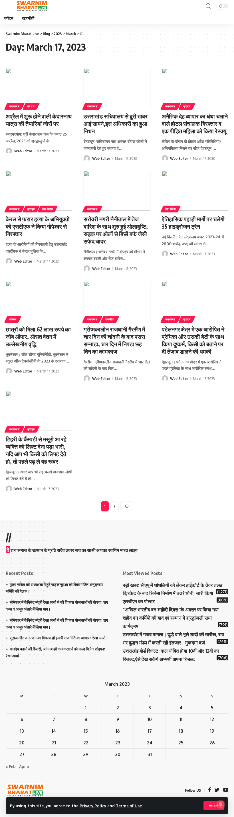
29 (85, 754)
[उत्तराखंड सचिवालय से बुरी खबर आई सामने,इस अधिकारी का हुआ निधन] (117, 88)
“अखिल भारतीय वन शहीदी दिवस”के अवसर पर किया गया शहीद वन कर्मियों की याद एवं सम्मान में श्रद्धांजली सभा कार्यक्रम (171, 618)
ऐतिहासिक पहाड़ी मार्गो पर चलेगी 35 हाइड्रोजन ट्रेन (193, 222)
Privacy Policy (93, 805)
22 (85, 743)
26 (212, 743)
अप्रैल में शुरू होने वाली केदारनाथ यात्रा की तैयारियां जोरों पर (39, 119)
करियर (13, 319)
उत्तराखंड (14, 106)
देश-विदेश (47, 209)
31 (150, 754)
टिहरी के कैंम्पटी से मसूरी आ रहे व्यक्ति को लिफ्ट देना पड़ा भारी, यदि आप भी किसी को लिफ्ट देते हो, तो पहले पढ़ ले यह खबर (36, 450)
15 (86, 731)
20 (22, 743)
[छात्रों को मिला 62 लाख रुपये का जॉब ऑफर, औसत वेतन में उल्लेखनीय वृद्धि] (39, 301)
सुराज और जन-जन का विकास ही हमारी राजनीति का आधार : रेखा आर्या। (59, 637)
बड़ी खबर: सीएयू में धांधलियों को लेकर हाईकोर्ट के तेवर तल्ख (172, 585)
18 (181, 731)
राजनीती (109, 319)
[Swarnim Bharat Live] (32, 6)
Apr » (24, 766)
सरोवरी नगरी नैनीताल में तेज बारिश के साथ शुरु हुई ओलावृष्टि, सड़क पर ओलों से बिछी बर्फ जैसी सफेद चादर (116, 230)
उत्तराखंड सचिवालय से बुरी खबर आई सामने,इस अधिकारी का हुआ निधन (116, 123)
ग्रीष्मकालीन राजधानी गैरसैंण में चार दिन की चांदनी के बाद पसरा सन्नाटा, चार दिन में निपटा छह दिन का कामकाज (114, 340)
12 (212, 719)
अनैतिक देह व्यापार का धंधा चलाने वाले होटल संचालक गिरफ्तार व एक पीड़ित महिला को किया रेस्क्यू (195, 123)
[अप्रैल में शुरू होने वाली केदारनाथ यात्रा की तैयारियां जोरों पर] (39, 88)
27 (22, 754)
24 (149, 743)
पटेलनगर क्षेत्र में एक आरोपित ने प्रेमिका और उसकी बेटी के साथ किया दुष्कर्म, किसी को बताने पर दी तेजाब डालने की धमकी (193, 340)
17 (150, 731)
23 (117, 743)
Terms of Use (129, 805)
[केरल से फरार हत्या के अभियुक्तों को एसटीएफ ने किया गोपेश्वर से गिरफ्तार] (39, 191)
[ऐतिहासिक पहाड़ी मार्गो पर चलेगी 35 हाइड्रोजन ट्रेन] (195, 191)
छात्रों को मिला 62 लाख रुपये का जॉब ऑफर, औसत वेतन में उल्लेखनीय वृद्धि (38, 336)
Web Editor (23, 151)
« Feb (11, 766)
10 (150, 719)
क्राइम (187, 106)
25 (180, 743)
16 (118, 731)
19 (212, 731)
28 (54, 754)
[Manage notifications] (220, 804)
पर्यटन (31, 106)
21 (54, 743)
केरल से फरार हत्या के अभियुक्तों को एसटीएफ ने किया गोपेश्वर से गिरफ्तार (38, 226)
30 (117, 754)
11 (180, 719)
